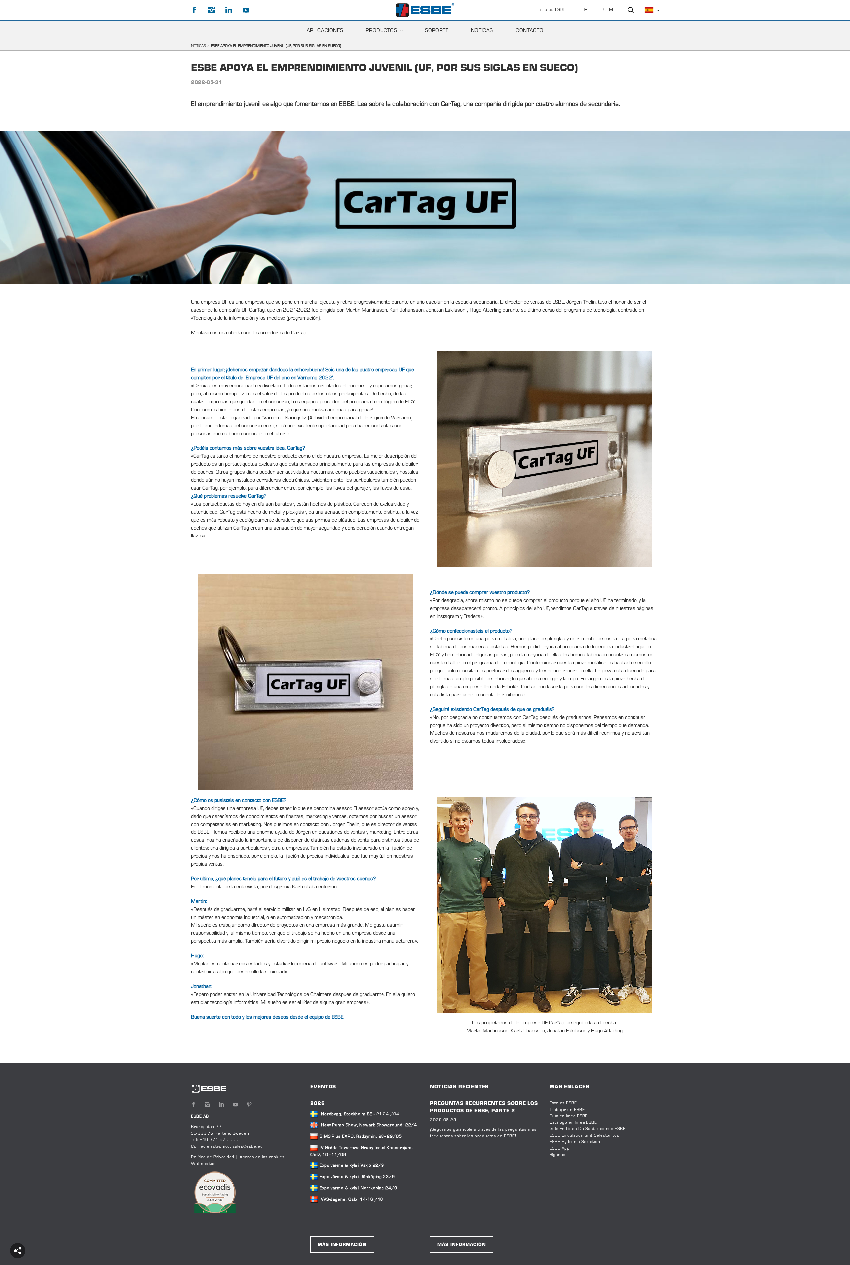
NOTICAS (482, 30)
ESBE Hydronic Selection (575, 1142)
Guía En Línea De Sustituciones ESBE (588, 1129)
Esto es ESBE (552, 10)
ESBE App (560, 1149)
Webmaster (203, 1164)
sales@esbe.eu (248, 1147)
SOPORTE (436, 30)
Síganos (557, 1155)
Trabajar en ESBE (567, 1110)
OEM (608, 10)
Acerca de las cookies (262, 1157)
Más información (342, 1245)
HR (585, 10)
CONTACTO (529, 30)
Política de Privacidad (213, 1157)
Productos (381, 30)
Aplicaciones (325, 30)
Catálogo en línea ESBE (573, 1123)
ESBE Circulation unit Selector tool (585, 1136)
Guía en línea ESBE (569, 1116)
